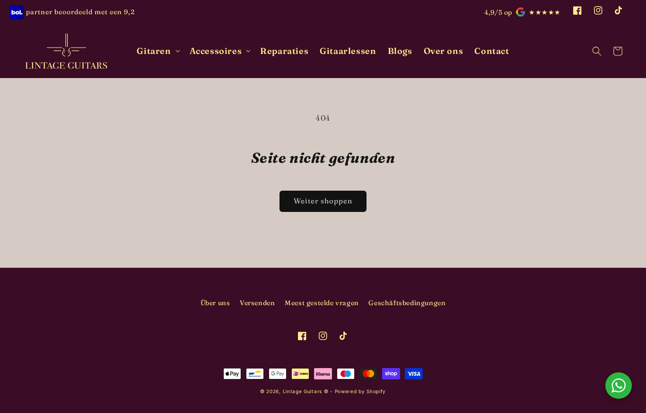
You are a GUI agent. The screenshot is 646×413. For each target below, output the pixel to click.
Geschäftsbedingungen (406, 303)
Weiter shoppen (323, 200)
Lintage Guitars (303, 391)
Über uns (215, 303)
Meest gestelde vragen (322, 303)
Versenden (257, 303)
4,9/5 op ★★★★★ (522, 12)
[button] (157, 51)
